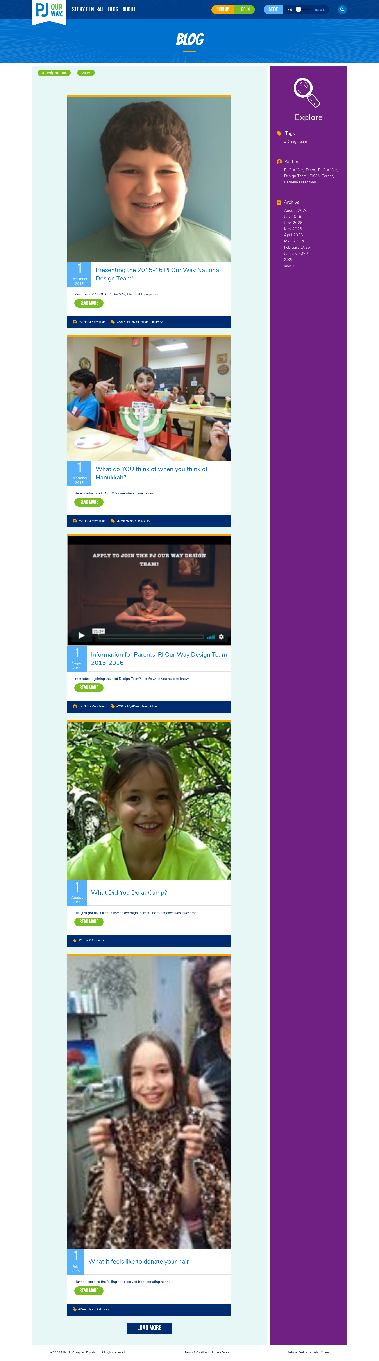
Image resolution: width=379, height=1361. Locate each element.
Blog (113, 9)
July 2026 (292, 216)
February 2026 (297, 247)
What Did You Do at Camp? (129, 893)
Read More (89, 303)
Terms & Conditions (197, 1352)
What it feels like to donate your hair (138, 1261)
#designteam (54, 73)
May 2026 (293, 229)
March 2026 (295, 241)
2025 (289, 259)
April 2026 (293, 235)
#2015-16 (123, 322)
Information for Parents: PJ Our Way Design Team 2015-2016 (159, 658)
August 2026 (295, 210)
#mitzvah (103, 1309)
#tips (153, 706)
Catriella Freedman (300, 182)
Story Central (88, 9)
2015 (86, 73)
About (129, 9)
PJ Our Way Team (94, 322)
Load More (149, 1328)
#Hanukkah (142, 521)
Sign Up (223, 9)
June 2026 (293, 222)
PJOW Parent (321, 176)
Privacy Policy (220, 1352)
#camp (83, 941)
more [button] (288, 266)
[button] (342, 9)
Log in (245, 9)
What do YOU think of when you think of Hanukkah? (151, 473)
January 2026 (296, 253)
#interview (156, 322)
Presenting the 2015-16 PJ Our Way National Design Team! (158, 274)
